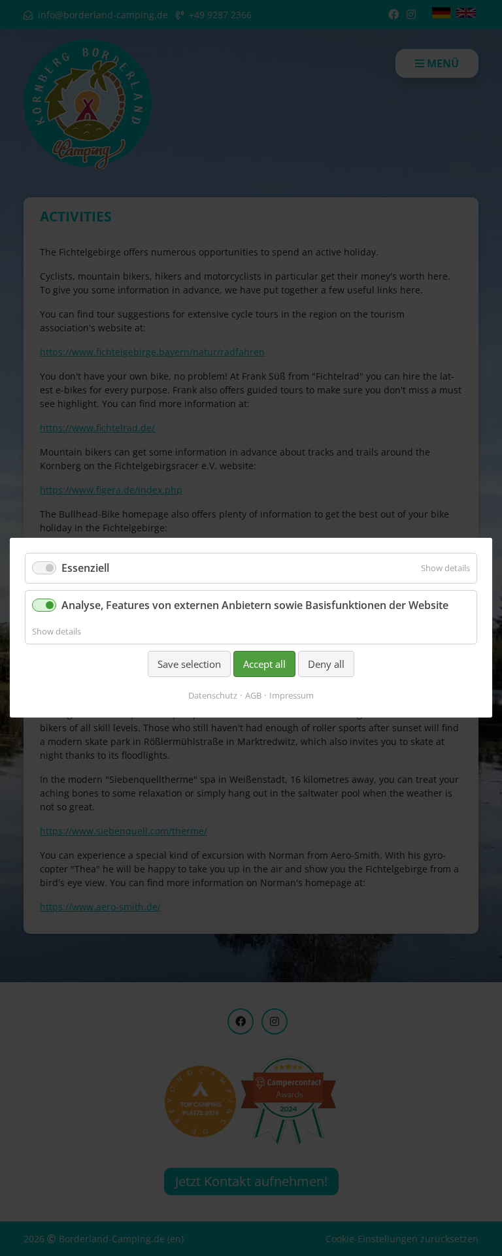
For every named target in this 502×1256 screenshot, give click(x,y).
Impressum (291, 696)
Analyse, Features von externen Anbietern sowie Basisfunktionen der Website (254, 606)
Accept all (264, 663)
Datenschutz (212, 696)
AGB (253, 696)
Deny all (326, 663)
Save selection (189, 663)
